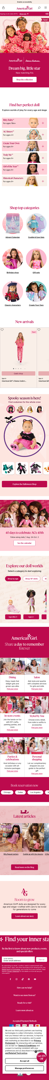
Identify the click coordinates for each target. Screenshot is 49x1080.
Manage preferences (24, 1068)
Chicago (7, 792)
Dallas (20, 792)
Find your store (12, 689)
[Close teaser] (36, 1051)
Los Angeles (35, 792)
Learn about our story (24, 916)
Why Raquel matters (11, 854)
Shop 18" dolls (31, 579)
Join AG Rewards (30, 14)
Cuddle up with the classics (33, 854)
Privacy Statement (13, 971)
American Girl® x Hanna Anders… (14, 381)
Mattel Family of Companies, (11, 969)
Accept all (24, 1061)
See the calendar (24, 543)
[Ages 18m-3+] (13, 599)
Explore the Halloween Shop (24, 484)
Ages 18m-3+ (13, 617)
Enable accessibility (24, 2)
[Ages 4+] (31, 599)
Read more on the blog (24, 867)
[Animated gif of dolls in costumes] (24, 436)
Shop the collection (24, 79)
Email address (8, 958)
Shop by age (13, 579)
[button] (41, 1057)
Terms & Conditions (27, 1045)
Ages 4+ (31, 617)
